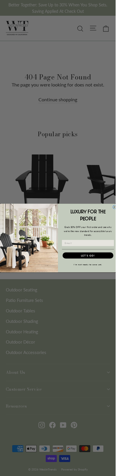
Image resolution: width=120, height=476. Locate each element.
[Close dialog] (115, 207)
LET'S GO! (88, 255)
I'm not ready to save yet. (88, 264)
